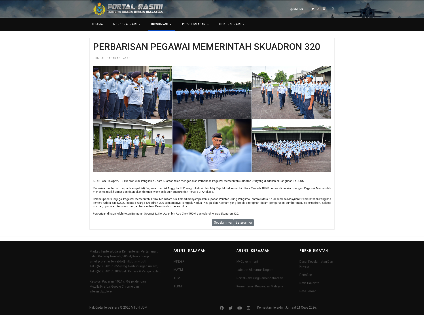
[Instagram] (248, 308)
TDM (177, 278)
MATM (178, 270)
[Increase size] (313, 9)
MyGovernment (247, 261)
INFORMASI (159, 24)
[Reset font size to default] (318, 9)
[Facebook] (222, 308)
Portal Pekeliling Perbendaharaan (260, 278)
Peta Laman (307, 291)
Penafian (305, 275)
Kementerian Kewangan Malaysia (260, 286)
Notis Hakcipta (309, 283)
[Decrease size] (324, 9)
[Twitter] (231, 308)
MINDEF (179, 261)
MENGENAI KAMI (125, 24)
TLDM (178, 286)
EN (301, 8)
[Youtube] (239, 308)
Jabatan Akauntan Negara (255, 270)
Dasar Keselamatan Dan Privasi (316, 264)
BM (295, 8)
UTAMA (97, 24)
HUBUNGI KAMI (230, 24)
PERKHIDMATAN (194, 24)
